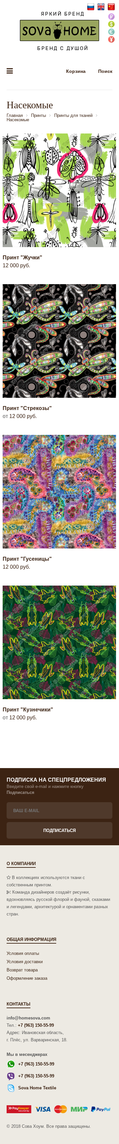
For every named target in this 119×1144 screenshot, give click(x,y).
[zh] (111, 6)
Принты (38, 115)
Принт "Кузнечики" (28, 709)
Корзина (76, 71)
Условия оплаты (23, 953)
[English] (102, 6)
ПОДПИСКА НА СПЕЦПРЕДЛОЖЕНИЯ (56, 780)
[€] (111, 32)
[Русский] (91, 6)
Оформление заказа (27, 978)
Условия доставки (25, 961)
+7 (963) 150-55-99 (36, 1025)
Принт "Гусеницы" (27, 559)
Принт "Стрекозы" (27, 408)
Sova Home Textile (37, 1087)
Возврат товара (22, 969)
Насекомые (18, 119)
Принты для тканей (73, 115)
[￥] (111, 40)
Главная (15, 115)
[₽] (111, 17)
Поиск (105, 71)
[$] (111, 24)
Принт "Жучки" (22, 257)
